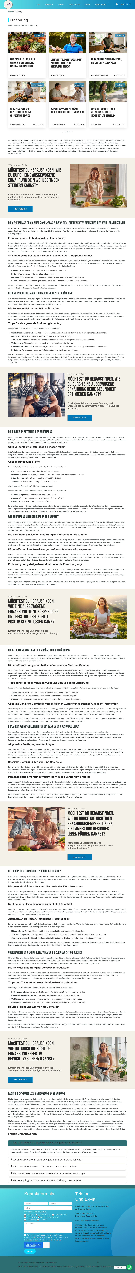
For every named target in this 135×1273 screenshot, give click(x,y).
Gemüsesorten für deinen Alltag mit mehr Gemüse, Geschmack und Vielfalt (22, 63)
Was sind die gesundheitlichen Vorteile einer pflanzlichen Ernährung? (49, 1173)
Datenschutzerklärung (26, 1263)
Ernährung (38, 35)
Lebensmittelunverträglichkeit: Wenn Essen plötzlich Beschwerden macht (66, 63)
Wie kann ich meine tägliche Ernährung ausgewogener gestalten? (47, 1142)
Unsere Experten (74, 4)
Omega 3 (31, 1215)
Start (38, 4)
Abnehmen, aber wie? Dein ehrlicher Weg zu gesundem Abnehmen (20, 112)
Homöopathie (61, 1215)
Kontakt (87, 4)
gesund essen (37, 85)
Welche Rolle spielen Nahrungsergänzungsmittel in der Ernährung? (47, 1159)
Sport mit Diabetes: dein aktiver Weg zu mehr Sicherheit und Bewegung (103, 112)
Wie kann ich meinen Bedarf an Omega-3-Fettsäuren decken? (45, 1166)
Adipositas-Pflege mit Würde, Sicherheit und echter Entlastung (67, 110)
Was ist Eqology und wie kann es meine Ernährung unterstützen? (47, 1180)
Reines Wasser (44, 1215)
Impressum (40, 1263)
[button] (67, 1143)
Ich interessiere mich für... (35, 1212)
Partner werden (100, 4)
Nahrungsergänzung (49, 1217)
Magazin (61, 4)
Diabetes (44, 1220)
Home (10, 12)
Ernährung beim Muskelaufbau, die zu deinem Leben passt (106, 61)
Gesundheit (32, 1217)
